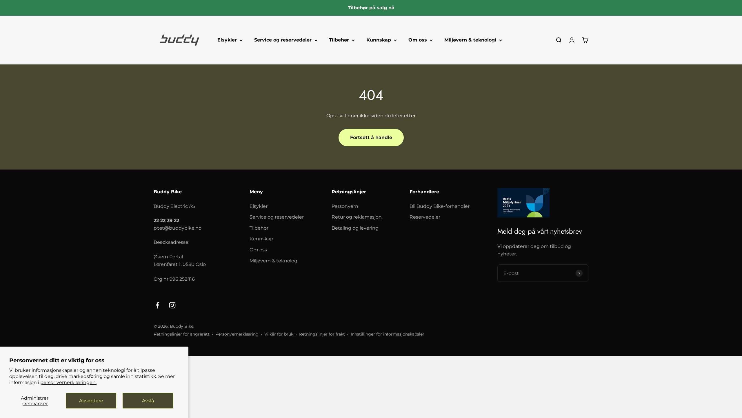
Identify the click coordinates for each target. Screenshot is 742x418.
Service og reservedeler (283, 40)
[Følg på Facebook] (157, 305)
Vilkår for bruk (278, 334)
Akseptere (91, 400)
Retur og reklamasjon (357, 217)
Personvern (345, 206)
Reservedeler (425, 217)
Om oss (417, 40)
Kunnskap (378, 40)
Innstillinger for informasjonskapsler (387, 334)
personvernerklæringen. (68, 382)
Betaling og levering (355, 228)
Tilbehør (339, 40)
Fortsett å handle (371, 137)
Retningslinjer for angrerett (182, 334)
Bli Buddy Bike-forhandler (440, 206)
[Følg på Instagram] (172, 305)
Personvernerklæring (237, 334)
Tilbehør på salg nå (371, 7)
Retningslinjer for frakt (322, 334)
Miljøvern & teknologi (470, 40)
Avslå (148, 400)
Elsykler (227, 40)
